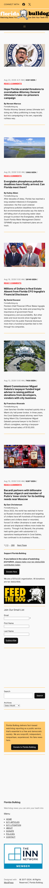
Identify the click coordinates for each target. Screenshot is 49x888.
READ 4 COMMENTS (13, 485)
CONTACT (10, 837)
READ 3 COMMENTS (13, 83)
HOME (9, 819)
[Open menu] (24, 26)
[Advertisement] (24, 667)
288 (13, 545)
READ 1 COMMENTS (12, 283)
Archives (8, 702)
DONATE (10, 831)
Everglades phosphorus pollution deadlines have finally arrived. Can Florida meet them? (24, 184)
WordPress (8, 882)
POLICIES (10, 834)
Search (7, 691)
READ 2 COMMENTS (13, 176)
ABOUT (9, 828)
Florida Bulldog (12, 802)
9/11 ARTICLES (12, 822)
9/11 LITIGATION (13, 825)
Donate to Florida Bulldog (24, 747)
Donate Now (11, 572)
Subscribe (11, 640)
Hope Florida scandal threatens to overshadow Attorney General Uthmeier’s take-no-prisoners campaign (24, 93)
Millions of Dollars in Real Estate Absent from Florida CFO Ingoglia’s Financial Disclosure (24, 291)
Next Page (22, 545)
